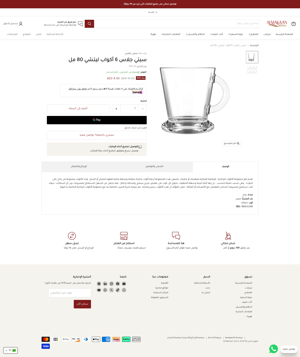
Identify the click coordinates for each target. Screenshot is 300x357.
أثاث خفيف (217, 34)
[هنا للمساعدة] (176, 241)
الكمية (144, 101)
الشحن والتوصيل (154, 166)
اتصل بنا (206, 293)
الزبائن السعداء (160, 293)
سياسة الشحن (174, 338)
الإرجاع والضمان (79, 166)
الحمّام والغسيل (196, 34)
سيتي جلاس (131, 53)
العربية (151, 12)
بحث (207, 288)
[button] (252, 57)
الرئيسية (254, 45)
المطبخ (254, 34)
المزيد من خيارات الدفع (136, 128)
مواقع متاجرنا (161, 288)
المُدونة (164, 283)
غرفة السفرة (236, 34)
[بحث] (89, 24)
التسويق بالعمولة (159, 297)
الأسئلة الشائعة (55, 34)
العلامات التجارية (171, 34)
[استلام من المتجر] (124, 241)
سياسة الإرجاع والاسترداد (192, 338)
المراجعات (12, 34)
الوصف (225, 166)
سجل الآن (82, 304)
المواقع (27, 34)
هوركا (153, 34)
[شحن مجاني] (228, 241)
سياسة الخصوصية (234, 338)
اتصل (38, 34)
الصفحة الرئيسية (284, 34)
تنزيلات (267, 34)
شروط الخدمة (214, 338)
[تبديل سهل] (72, 241)
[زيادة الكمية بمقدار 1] (116, 108)
